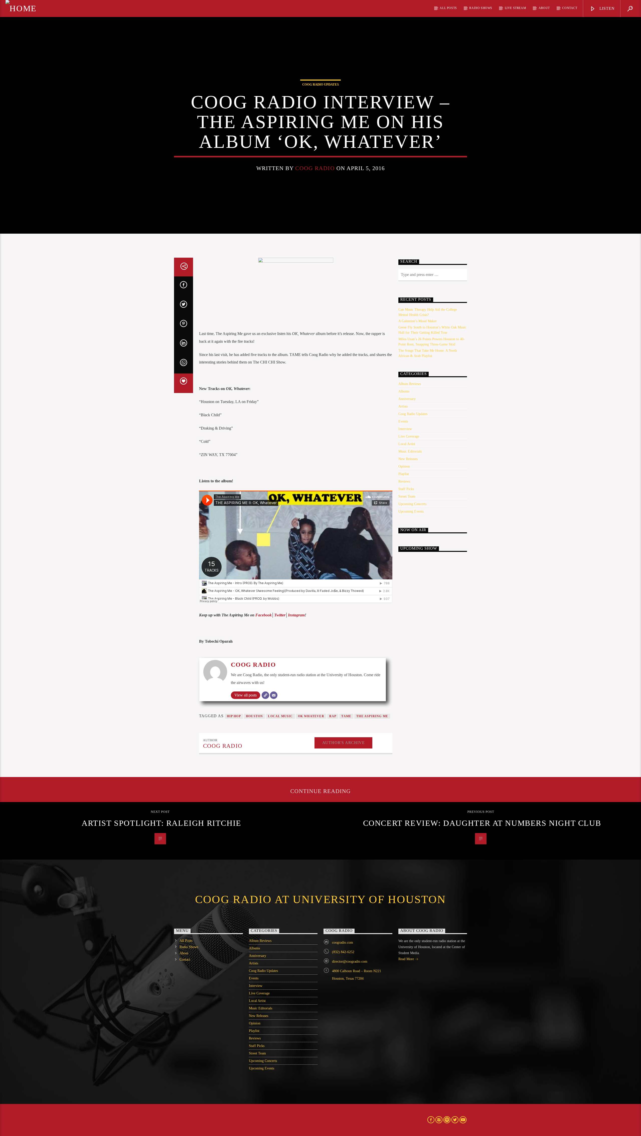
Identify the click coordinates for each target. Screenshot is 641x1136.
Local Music (280, 716)
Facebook (263, 615)
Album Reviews (409, 384)
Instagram (296, 615)
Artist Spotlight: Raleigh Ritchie (161, 823)
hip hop (234, 716)
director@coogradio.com (349, 961)
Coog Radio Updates (320, 84)
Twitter (279, 615)
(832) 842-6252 (343, 952)
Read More (406, 959)
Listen (606, 8)
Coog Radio (315, 168)
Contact (569, 8)
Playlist (403, 474)
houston (254, 716)
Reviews (404, 481)
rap (333, 716)
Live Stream (515, 8)
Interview (405, 429)
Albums (403, 391)
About (544, 8)
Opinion (404, 466)
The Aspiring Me (372, 716)
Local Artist (406, 444)
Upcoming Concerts (412, 504)
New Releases (408, 459)
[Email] (273, 695)
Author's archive (343, 742)
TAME (346, 716)
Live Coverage (408, 436)
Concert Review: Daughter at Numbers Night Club (482, 823)
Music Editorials (410, 451)
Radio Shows (480, 8)
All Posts (448, 8)
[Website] (265, 695)
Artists (403, 406)
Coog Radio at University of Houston (320, 899)
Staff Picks (406, 489)
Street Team (406, 496)
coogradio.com (342, 942)
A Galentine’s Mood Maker (417, 321)
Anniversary (407, 399)
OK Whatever (311, 716)
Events (403, 421)
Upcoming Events (411, 511)
